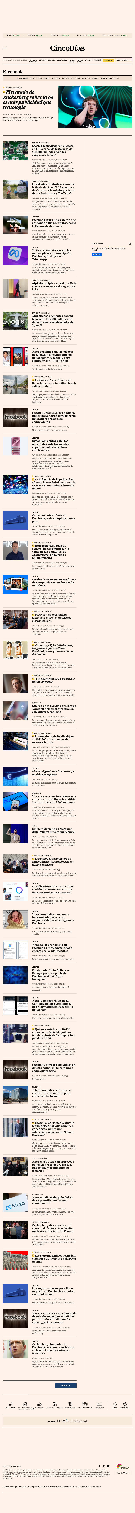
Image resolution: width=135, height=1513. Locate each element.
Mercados (42, 60)
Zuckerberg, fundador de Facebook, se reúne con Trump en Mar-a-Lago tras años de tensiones (53, 1349)
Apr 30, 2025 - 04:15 (56, 897)
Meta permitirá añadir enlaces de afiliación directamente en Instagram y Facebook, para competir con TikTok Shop (52, 356)
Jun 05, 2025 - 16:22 (48, 837)
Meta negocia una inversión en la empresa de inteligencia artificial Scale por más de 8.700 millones (54, 799)
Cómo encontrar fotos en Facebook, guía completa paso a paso (53, 518)
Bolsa (32, 78)
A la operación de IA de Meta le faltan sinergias (53, 680)
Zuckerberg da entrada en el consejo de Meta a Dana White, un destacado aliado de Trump (52, 1228)
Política (35, 1341)
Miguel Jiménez (37, 1176)
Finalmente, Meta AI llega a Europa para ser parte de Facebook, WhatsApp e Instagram (50, 975)
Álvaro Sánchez (38, 1140)
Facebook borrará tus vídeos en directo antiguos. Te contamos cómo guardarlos (53, 1068)
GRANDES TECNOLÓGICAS (40, 1159)
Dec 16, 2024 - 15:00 (56, 1299)
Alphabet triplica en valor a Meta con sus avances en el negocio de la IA (54, 286)
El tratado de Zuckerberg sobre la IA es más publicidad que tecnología (28, 99)
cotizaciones (99, 1407)
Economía (51, 60)
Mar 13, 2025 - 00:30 (59, 1043)
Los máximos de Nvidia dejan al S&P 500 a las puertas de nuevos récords (53, 739)
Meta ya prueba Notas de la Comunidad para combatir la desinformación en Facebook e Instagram (52, 1005)
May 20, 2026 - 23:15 (58, 294)
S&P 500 (31, 35)
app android (125, 1407)
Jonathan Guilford (39, 626)
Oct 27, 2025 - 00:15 (58, 563)
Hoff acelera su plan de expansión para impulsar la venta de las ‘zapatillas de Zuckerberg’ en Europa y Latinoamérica (50, 552)
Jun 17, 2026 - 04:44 (58, 198)
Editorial (35, 768)
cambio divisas (70, 1407)
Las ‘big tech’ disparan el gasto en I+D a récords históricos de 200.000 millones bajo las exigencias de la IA (53, 151)
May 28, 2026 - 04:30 (56, 264)
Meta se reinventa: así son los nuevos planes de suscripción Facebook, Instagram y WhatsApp (51, 255)
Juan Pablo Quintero (40, 747)
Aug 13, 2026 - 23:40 (22, 114)
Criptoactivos (67, 78)
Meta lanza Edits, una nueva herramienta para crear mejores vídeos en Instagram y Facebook (53, 919)
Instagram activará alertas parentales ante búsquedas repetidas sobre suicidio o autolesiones (50, 446)
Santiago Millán (38, 160)
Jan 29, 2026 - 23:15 (58, 493)
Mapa (75, 1486)
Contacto (6, 1486)
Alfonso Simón (37, 391)
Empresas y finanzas (33, 61)
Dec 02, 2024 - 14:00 (60, 1327)
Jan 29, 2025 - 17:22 (61, 1176)
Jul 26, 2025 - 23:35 (50, 659)
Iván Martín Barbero (39, 231)
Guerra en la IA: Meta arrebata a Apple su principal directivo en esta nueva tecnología (54, 709)
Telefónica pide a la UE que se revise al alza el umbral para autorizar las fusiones (51, 1093)
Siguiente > (65, 1386)
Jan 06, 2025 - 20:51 (61, 1236)
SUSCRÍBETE (108, 60)
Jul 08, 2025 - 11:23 (58, 717)
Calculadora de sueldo (110, 78)
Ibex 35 (9, 35)
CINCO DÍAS (36, 779)
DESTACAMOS (23, 78)
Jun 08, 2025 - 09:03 (55, 807)
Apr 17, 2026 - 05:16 (58, 330)
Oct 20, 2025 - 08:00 (57, 590)
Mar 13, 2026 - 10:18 (60, 427)
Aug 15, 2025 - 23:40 (55, 626)
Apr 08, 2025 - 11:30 (56, 956)
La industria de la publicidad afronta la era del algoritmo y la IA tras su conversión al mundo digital (53, 484)
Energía (46, 78)
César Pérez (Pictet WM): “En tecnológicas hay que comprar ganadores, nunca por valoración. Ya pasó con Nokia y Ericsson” (53, 1129)
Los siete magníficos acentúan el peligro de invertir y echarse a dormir (54, 1259)
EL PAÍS (97, 59)
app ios (115, 1407)
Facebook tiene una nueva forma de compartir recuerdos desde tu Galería (54, 582)
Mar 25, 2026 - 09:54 (61, 366)
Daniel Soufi (36, 659)
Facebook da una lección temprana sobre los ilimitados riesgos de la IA (51, 618)
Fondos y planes (72, 61)
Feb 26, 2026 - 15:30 (60, 455)
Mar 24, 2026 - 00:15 (58, 391)
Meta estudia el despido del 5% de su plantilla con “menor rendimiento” (52, 1200)
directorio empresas (85, 1407)
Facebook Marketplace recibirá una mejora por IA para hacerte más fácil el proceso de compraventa (54, 417)
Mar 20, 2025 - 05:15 (56, 984)
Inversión (86, 78)
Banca (78, 78)
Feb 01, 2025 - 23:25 (58, 1140)
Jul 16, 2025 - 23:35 (51, 687)
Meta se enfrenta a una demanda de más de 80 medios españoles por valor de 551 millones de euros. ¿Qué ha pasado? (54, 1318)
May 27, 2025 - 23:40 (51, 870)
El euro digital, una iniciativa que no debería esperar (53, 773)
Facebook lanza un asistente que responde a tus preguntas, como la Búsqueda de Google (54, 223)
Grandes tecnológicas (40, 143)
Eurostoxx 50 (82, 35)
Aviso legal (13, 1486)
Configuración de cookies (38, 1486)
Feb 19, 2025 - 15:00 (60, 1076)
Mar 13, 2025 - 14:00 (56, 1015)
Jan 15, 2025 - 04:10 (57, 1208)
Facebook (13, 71)
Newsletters (85, 1486)
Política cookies (23, 1486)
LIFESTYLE (35, 217)
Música (34, 826)
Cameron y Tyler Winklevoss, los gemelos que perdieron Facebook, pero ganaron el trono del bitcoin (53, 650)
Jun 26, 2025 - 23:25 (62, 747)
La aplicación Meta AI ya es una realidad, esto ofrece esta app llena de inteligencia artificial (53, 889)
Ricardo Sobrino (38, 1043)
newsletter (97, 244)
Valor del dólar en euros (111, 35)
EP (33, 837)
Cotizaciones (62, 60)
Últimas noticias (80, 61)
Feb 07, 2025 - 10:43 (57, 1101)
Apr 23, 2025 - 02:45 (56, 928)
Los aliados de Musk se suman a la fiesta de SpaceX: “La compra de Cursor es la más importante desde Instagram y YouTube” (53, 189)
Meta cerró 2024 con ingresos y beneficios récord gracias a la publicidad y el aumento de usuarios (53, 1166)
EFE (33, 1358)
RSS (79, 1486)
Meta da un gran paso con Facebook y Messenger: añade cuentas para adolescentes (52, 948)
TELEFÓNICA (36, 1087)
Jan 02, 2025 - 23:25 (62, 1266)
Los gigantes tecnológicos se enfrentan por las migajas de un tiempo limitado (52, 862)
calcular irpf (10, 1407)
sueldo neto (39, 1407)
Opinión (88, 60)
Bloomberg (36, 807)
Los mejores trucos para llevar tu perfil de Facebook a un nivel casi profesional (53, 1291)
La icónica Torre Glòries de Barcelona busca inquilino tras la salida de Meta (54, 383)
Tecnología (56, 78)
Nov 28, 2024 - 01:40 (43, 1358)
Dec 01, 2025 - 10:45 (56, 526)
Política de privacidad (55, 1486)
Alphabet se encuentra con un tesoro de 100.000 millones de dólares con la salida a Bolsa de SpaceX (53, 321)
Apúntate (96, 254)
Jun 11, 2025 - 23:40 (49, 779)
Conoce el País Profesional (67, 1421)
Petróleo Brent (56, 35)
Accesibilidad (68, 1486)
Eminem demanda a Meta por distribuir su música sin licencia (53, 831)
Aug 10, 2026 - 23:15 (58, 160)
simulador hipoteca (25, 1407)
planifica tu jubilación (55, 1407)
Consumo (95, 78)
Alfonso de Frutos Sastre (42, 366)
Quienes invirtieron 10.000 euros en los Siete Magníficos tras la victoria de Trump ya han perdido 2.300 (53, 1034)
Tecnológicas (37, 1194)
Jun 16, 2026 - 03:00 (56, 231)
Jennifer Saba (8, 114)
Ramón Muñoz (37, 1101)
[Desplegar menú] (5, 48)
